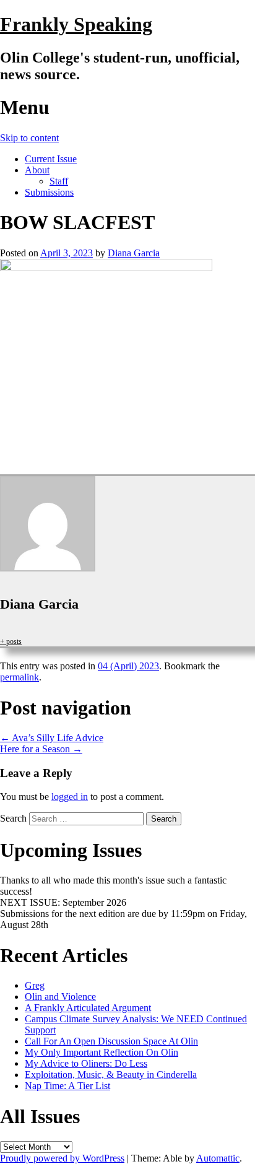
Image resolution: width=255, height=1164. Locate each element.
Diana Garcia (134, 253)
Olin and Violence (60, 996)
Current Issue (51, 159)
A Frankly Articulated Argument (88, 1007)
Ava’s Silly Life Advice (51, 737)
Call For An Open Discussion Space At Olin (111, 1041)
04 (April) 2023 (128, 666)
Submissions (49, 192)
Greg (35, 985)
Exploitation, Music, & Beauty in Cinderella (111, 1074)
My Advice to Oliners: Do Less (86, 1063)
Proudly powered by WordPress (62, 1158)
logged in (69, 796)
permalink (19, 677)
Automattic (218, 1158)
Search (13, 818)
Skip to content (29, 137)
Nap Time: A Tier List (67, 1085)
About (37, 170)
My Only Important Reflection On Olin (101, 1052)
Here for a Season (41, 749)
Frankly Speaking (76, 24)
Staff (59, 181)
